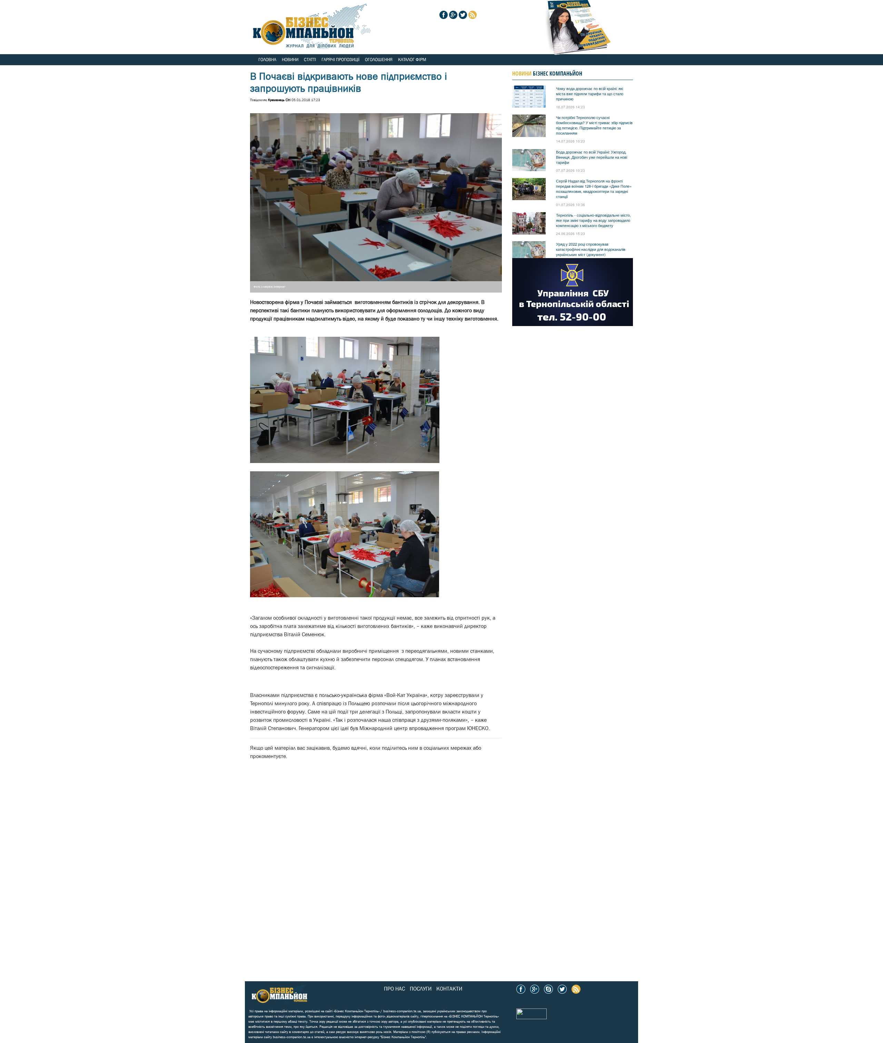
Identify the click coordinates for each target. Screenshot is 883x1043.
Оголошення (379, 59)
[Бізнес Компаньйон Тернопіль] (310, 24)
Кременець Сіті (279, 99)
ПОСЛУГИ (420, 988)
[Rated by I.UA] (531, 1013)
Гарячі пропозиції (340, 59)
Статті (310, 59)
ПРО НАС (394, 988)
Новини (290, 59)
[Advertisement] (364, 827)
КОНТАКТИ (449, 988)
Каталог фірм (412, 59)
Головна (267, 59)
